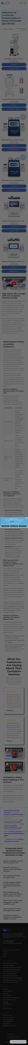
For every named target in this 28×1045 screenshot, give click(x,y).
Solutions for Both (22, 526)
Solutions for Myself (5, 526)
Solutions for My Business (14, 526)
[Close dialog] (26, 518)
